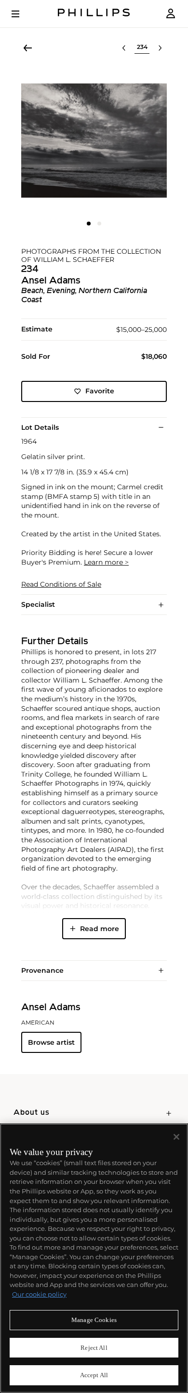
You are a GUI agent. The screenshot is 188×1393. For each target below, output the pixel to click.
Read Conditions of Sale (61, 584)
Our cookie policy (39, 1294)
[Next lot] (160, 48)
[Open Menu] (22, 13)
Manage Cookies (94, 1319)
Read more (99, 928)
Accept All (94, 1375)
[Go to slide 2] (99, 223)
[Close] (176, 1136)
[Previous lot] (124, 48)
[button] (94, 140)
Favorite (99, 391)
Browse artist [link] (51, 1042)
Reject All (94, 1347)
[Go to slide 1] (88, 223)
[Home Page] (94, 14)
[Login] (170, 14)
